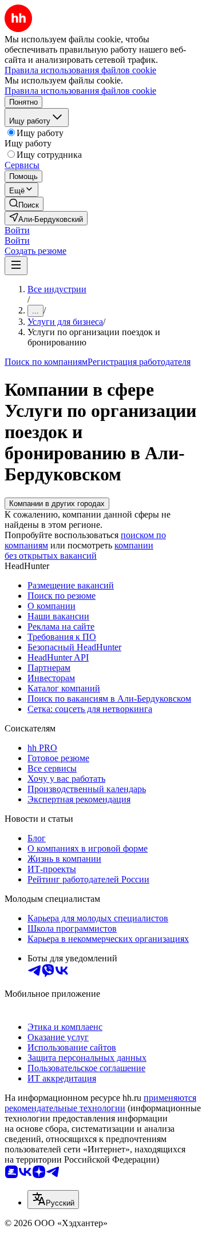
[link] (24, 204)
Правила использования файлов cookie (80, 91)
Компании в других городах (57, 503)
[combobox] (53, 1199)
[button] (17, 230)
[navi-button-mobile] (16, 265)
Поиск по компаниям (46, 362)
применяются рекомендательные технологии (100, 1103)
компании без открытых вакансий (79, 550)
